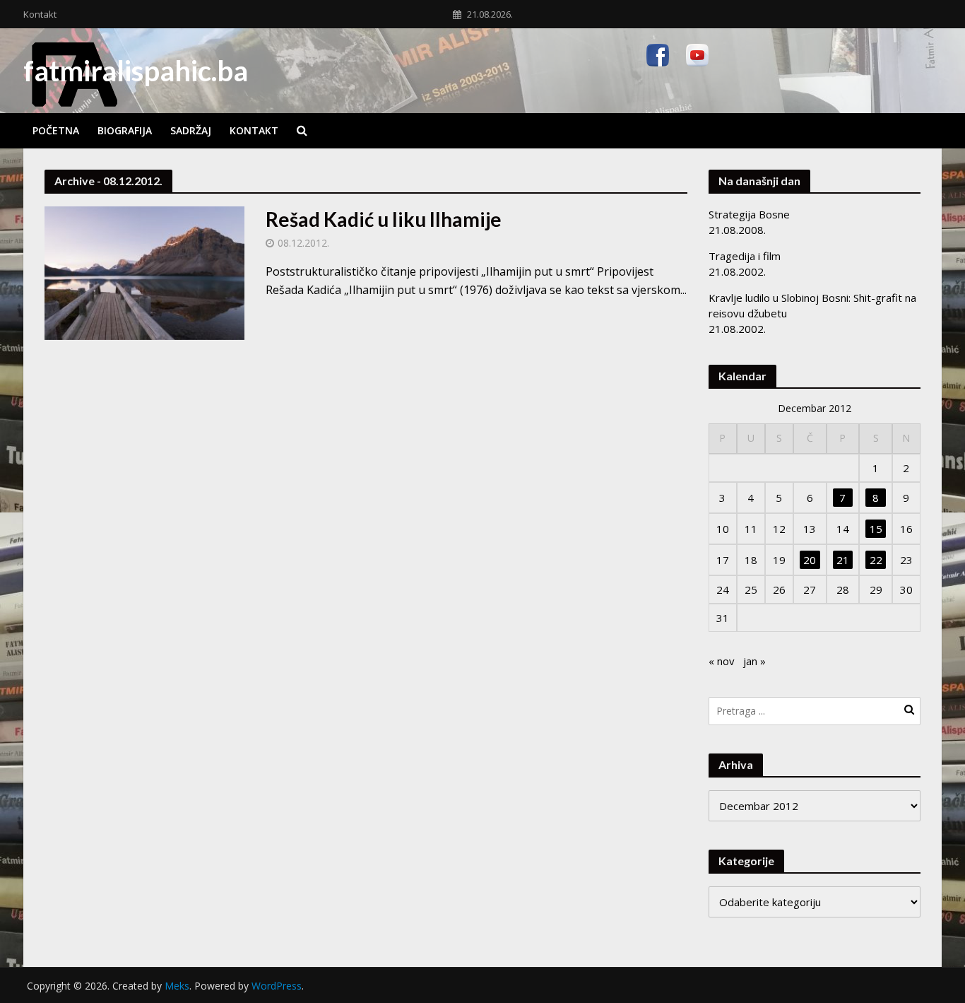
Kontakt (40, 14)
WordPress (276, 985)
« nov (722, 661)
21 (842, 560)
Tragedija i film (745, 256)
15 (876, 529)
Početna (55, 130)
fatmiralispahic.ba (135, 71)
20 (809, 560)
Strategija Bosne (749, 214)
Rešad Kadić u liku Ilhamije (384, 219)
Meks (177, 985)
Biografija (124, 130)
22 (876, 560)
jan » (754, 661)
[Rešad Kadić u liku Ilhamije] (144, 272)
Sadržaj (190, 130)
